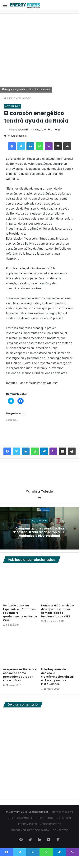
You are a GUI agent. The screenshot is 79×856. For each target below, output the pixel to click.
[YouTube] (48, 839)
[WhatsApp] (39, 146)
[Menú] (5, 6)
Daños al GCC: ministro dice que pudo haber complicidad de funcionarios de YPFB (57, 611)
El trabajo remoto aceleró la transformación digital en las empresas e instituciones (57, 676)
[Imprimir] (67, 146)
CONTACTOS (60, 830)
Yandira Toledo (17, 129)
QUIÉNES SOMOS (18, 817)
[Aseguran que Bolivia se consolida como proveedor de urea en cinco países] (20, 648)
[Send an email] (27, 129)
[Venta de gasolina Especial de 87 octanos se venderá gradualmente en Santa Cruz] (20, 584)
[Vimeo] (58, 839)
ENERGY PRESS (27, 824)
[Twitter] (21, 146)
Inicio (9, 98)
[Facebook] (12, 146)
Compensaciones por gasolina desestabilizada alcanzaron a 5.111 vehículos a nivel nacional (40, 532)
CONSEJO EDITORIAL (59, 817)
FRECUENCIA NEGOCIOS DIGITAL (30, 830)
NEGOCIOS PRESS (50, 824)
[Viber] (49, 146)
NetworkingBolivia (62, 811)
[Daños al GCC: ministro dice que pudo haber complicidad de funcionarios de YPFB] (58, 584)
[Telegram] (44, 451)
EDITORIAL (37, 817)
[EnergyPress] (25, 5)
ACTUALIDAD (23, 98)
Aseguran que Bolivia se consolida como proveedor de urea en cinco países (19, 674)
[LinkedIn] (30, 146)
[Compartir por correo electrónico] (58, 146)
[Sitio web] (39, 498)
